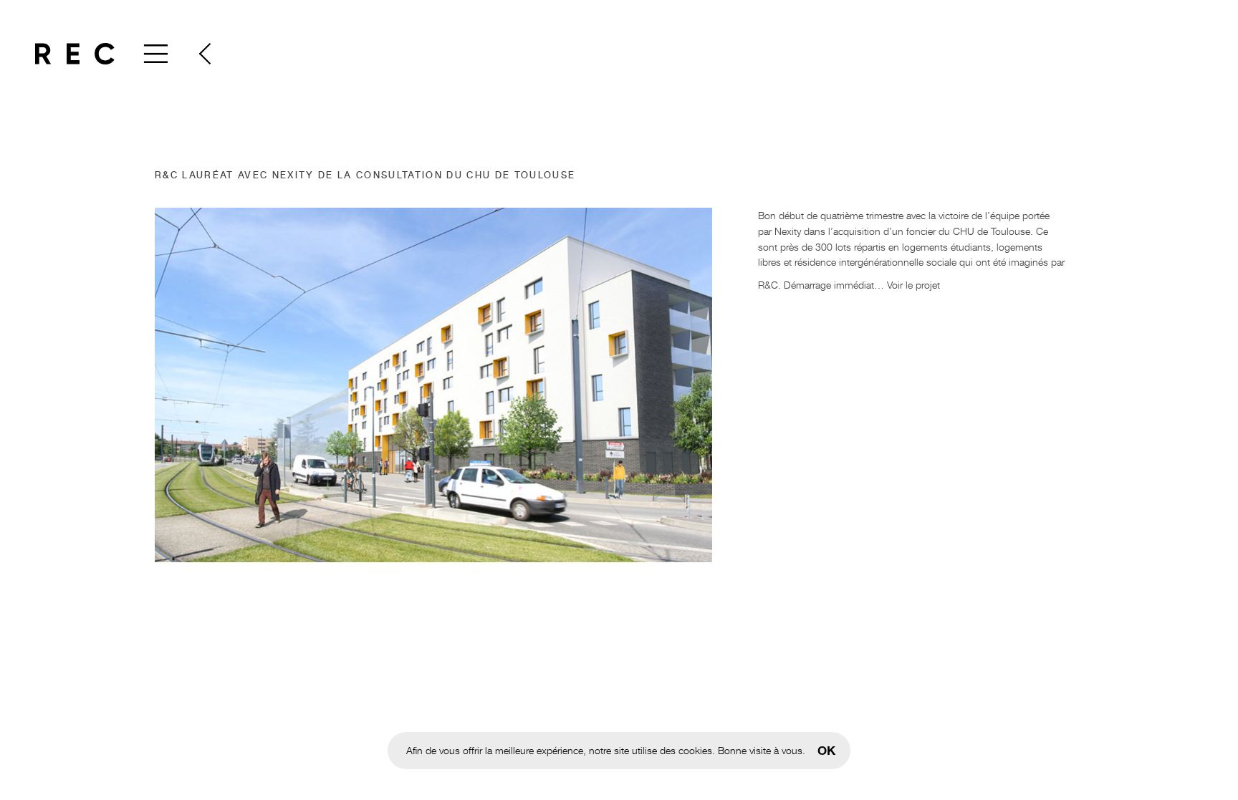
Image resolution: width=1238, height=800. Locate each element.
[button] (204, 54)
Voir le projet (913, 285)
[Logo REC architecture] (75, 53)
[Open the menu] (154, 54)
